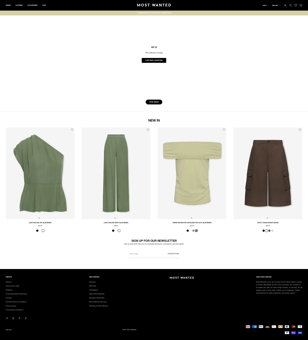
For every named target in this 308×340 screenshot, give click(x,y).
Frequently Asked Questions (16, 294)
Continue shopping (154, 60)
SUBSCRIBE (173, 253)
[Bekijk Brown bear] (40, 231)
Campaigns (93, 290)
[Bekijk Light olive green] (196, 231)
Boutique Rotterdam (97, 298)
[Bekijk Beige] (272, 231)
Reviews (92, 282)
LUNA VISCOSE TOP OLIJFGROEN (40, 223)
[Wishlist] (295, 5)
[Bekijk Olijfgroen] (43, 231)
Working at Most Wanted (98, 306)
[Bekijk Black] (37, 231)
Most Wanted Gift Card (98, 302)
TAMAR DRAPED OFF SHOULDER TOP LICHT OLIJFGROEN (192, 223)
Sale (44, 5)
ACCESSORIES (32, 5)
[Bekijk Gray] (193, 231)
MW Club (92, 286)
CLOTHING (19, 5)
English (275, 5)
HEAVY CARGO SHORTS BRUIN (267, 223)
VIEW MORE (154, 102)
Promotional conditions (14, 310)
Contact (9, 298)
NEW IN (8, 5)
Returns (9, 282)
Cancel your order (12, 286)
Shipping (9, 290)
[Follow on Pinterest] (19, 318)
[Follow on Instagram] (13, 318)
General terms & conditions (16, 302)
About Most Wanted (96, 294)
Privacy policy (11, 306)
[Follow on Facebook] (7, 318)
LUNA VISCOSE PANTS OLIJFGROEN (116, 223)
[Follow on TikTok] (26, 318)
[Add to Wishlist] (72, 130)
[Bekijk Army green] (269, 231)
